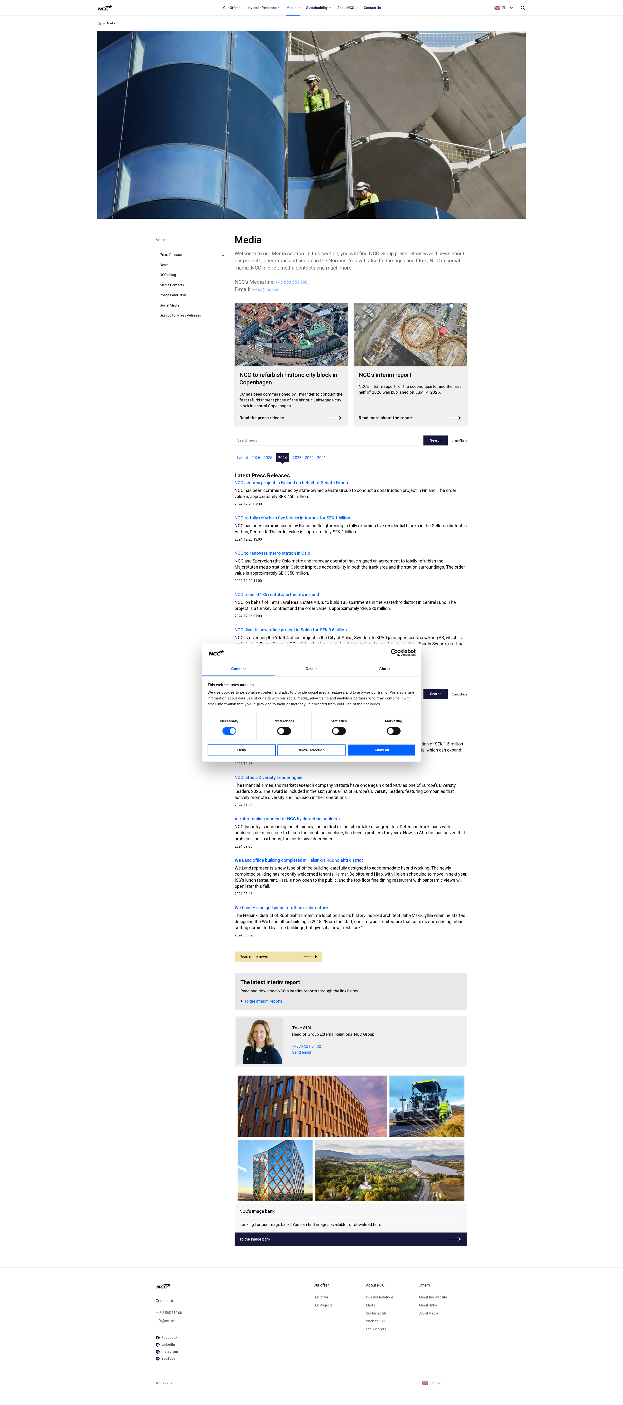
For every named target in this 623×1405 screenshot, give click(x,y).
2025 (268, 457)
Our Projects (322, 1305)
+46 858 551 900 (291, 282)
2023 (297, 457)
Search (435, 440)
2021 (321, 457)
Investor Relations (380, 1297)
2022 (309, 457)
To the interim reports (263, 1001)
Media (371, 1305)
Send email (301, 1052)
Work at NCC (375, 1321)
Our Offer (320, 1297)
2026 (255, 457)
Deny (241, 750)
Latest (242, 457)
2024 (282, 457)
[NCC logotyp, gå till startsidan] (233, 1286)
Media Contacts (172, 285)
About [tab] (384, 669)
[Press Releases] (223, 255)
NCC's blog (168, 275)
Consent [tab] (238, 669)
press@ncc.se (265, 289)
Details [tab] (312, 669)
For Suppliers (376, 1329)
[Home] (99, 23)
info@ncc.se (165, 1321)
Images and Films (173, 295)
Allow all (381, 750)
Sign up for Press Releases (180, 315)
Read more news (253, 956)
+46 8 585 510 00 (169, 1313)
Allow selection (312, 750)
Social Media (169, 305)
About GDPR (428, 1305)
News (164, 265)
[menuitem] (232, 8)
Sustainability (376, 1313)
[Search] (523, 8)
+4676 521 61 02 (306, 1046)
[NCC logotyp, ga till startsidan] (105, 8)
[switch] (284, 731)
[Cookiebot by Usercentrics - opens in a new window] (394, 652)
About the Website (433, 1297)
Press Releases (171, 255)
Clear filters (459, 441)
